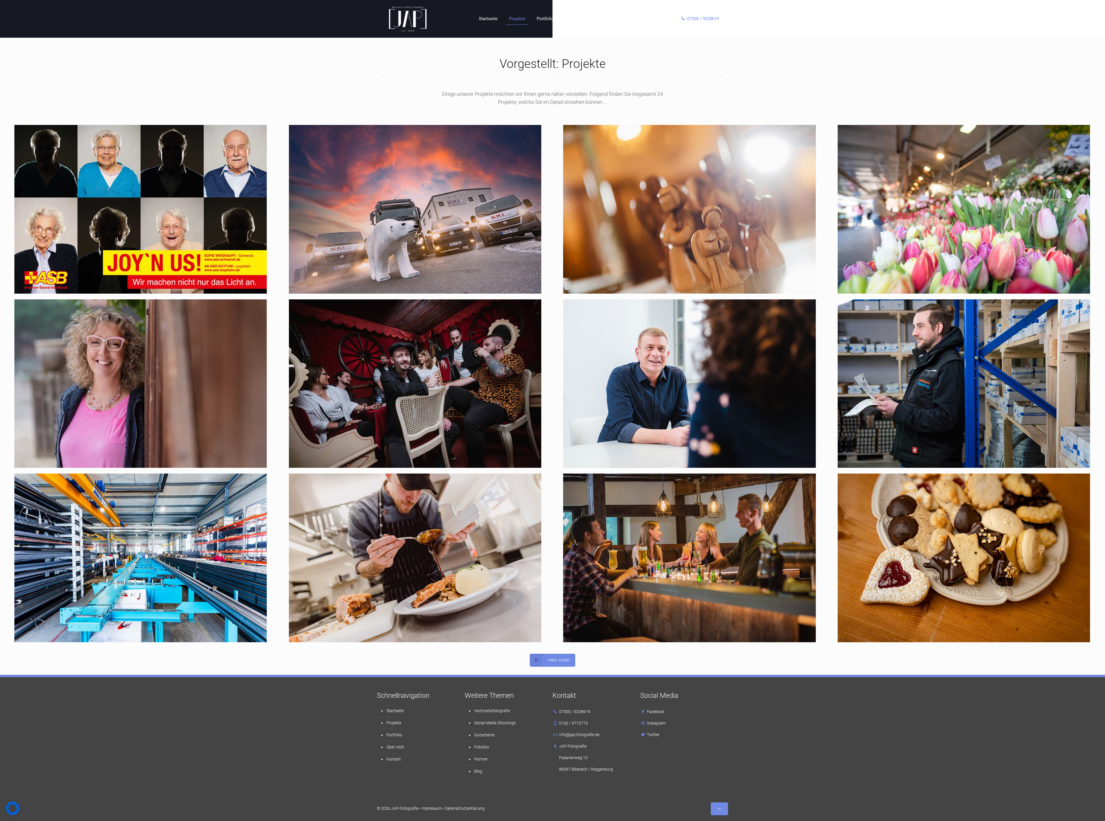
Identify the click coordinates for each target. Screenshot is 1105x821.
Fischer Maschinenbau (79, 503)
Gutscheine (484, 735)
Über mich (395, 747)
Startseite (395, 710)
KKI (320, 154)
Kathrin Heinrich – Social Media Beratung (111, 328)
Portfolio (394, 735)
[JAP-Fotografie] (407, 18)
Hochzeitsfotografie (492, 710)
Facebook (655, 711)
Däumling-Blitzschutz (900, 328)
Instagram (656, 723)
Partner (481, 759)
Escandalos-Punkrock (352, 328)
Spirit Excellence (616, 154)
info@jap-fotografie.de (579, 734)
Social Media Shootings (495, 723)
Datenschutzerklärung (465, 808)
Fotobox (481, 747)
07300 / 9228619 (574, 711)
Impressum (432, 808)
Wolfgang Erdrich (618, 328)
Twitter (653, 734)
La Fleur (877, 154)
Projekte (393, 723)
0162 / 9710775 (573, 723)
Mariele (326, 503)
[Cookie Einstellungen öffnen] (13, 814)
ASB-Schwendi (65, 154)
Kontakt (393, 759)
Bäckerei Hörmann (895, 503)
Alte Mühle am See (621, 503)
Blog (478, 771)
